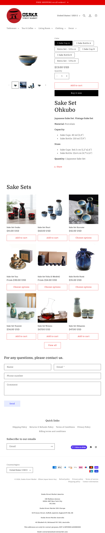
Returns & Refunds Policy (42, 427)
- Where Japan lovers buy (47, 479)
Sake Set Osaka (13, 227)
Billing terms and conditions (52, 431)
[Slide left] (9, 85)
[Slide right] (45, 85)
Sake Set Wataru (45, 326)
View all (52, 345)
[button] (12, 28)
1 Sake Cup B (88, 49)
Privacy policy (77, 479)
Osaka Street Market (29, 479)
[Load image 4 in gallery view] (39, 85)
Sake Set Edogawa (77, 326)
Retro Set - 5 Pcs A (66, 49)
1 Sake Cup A (63, 43)
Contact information (90, 482)
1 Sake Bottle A (83, 43)
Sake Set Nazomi (14, 326)
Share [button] (59, 167)
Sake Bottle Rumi (76, 277)
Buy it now (76, 93)
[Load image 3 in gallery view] (31, 85)
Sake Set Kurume (76, 227)
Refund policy (64, 479)
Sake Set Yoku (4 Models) (49, 277)
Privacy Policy (84, 427)
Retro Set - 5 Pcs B (66, 61)
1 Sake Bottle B (64, 55)
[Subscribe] (52, 446)
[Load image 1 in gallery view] (15, 85)
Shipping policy (74, 482)
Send (12, 403)
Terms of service (92, 479)
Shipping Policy (20, 427)
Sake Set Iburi (44, 227)
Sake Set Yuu (12, 277)
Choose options (84, 238)
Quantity (58, 71)
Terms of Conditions (65, 427)
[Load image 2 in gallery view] (23, 85)
